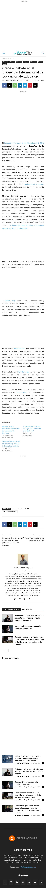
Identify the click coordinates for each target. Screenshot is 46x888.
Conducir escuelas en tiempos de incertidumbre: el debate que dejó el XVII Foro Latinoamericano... (28, 795)
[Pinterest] (30, 85)
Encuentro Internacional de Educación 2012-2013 (24, 143)
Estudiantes (33, 62)
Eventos (40, 62)
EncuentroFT (25, 509)
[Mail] (21, 599)
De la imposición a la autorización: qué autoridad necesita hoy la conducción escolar (29, 618)
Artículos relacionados (12, 609)
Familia (5, 64)
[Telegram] (25, 85)
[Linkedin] (20, 85)
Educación (19, 62)
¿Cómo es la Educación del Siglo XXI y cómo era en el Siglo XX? (32, 428)
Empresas (26, 62)
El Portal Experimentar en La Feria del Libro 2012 (33, 539)
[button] (3, 53)
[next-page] (7, 650)
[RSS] (29, 882)
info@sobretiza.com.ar (28, 867)
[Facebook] (4, 85)
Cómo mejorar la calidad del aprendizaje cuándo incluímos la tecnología (11, 443)
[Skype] (25, 599)
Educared (15, 509)
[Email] (35, 85)
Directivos (11, 58)
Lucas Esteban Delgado (12, 80)
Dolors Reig (10, 300)
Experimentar (19, 348)
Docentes (12, 62)
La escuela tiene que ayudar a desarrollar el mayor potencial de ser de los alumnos (12, 541)
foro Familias (23, 372)
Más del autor (27, 609)
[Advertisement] (23, 25)
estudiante (22, 392)
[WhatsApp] (15, 85)
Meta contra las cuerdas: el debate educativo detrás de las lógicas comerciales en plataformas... (28, 758)
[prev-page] (3, 650)
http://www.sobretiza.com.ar (23, 571)
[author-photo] (23, 564)
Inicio (4, 58)
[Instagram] (11, 882)
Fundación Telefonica (10, 511)
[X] (9, 85)
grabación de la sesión (34, 184)
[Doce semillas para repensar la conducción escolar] (7, 629)
